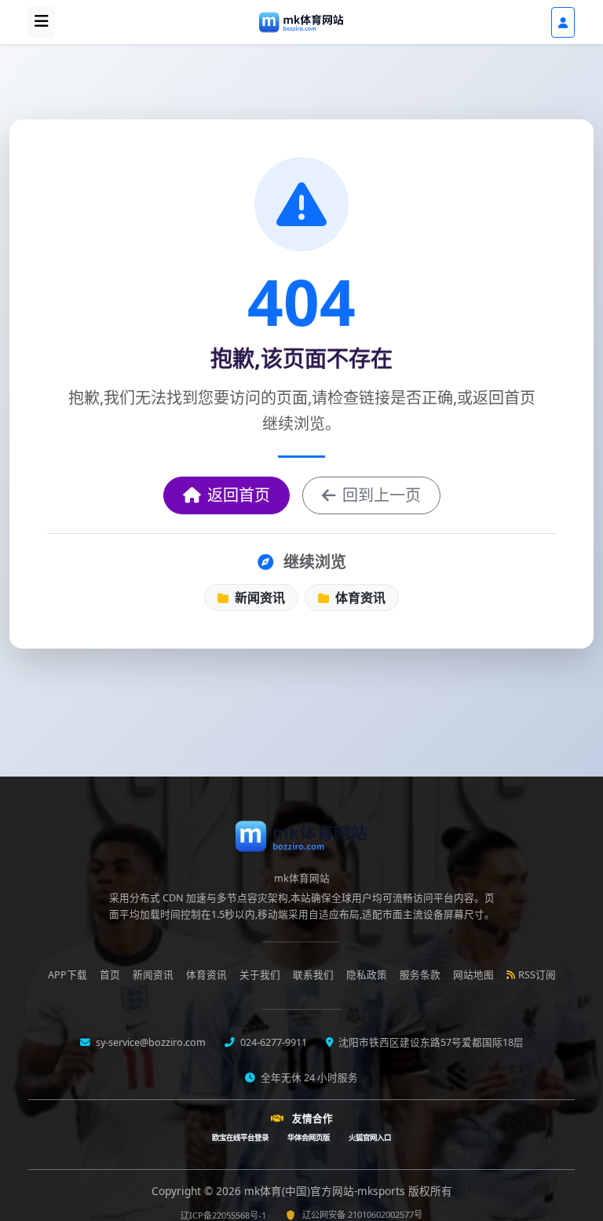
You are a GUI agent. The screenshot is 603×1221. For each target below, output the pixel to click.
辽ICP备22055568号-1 (223, 1215)
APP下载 (67, 975)
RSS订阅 (537, 975)
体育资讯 (359, 597)
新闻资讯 (258, 597)
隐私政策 (366, 975)
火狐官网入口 (370, 1137)
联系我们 (313, 975)
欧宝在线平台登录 (240, 1137)
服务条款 (420, 975)
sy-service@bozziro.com (149, 1042)
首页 (110, 975)
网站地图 (473, 975)
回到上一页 (381, 495)
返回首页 (238, 495)
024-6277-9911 (272, 1042)
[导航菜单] (41, 22)
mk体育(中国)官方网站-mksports (326, 1190)
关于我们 (259, 975)
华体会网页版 (308, 1137)
